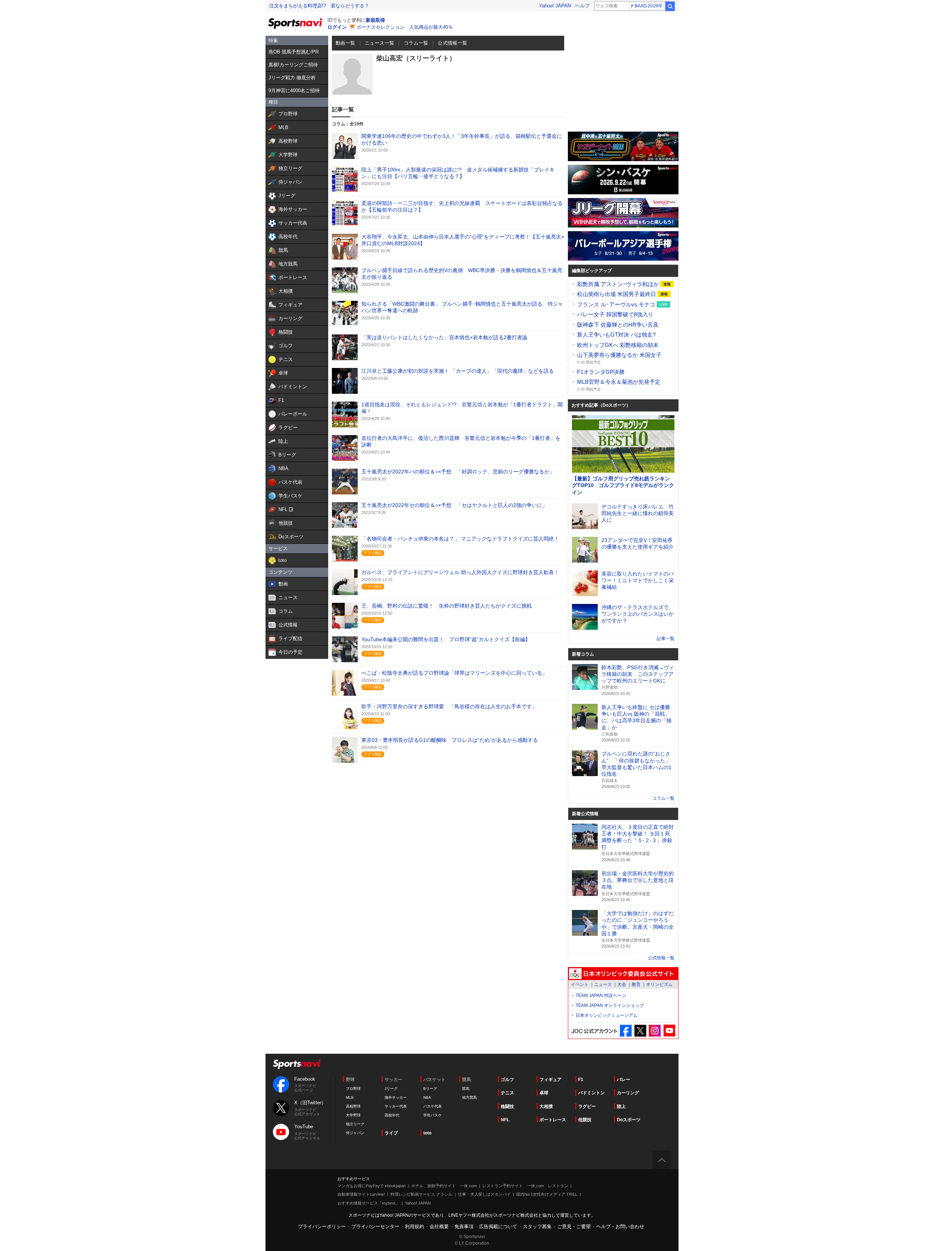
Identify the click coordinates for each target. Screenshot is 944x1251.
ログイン (337, 27)
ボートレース (552, 1119)
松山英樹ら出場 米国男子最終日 (617, 294)
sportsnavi (297, 1064)
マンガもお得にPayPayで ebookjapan (371, 1186)
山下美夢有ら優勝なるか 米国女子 (619, 355)
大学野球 (353, 1115)
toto (427, 1133)
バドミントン (591, 1092)
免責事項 (463, 1226)
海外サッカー (396, 1097)
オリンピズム (659, 984)
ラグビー (587, 1106)
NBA (427, 1097)
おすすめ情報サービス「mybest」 (368, 1203)
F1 (580, 1079)
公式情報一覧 (452, 43)
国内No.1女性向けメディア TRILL (546, 1194)
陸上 (621, 1106)
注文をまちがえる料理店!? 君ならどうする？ (319, 5)
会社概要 (439, 1226)
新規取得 (375, 20)
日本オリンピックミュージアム (607, 1015)
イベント (580, 984)
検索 (670, 6)
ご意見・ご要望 (574, 1226)
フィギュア (550, 1079)
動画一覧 (345, 43)
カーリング (628, 1092)
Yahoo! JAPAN (555, 5)
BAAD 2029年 (649, 5)
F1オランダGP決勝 (601, 372)
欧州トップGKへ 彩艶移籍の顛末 (618, 345)
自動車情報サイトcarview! (361, 1194)
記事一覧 (665, 638)
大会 (621, 984)
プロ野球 (353, 1089)
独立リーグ (355, 1124)
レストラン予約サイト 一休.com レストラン (525, 1186)
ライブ (391, 1133)
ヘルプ (582, 5)
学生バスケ (432, 1115)
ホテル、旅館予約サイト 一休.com (444, 1186)
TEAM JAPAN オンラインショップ (610, 1005)
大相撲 (546, 1106)
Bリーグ (430, 1089)
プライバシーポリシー (322, 1226)
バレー (623, 1079)
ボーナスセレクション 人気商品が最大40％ (405, 27)
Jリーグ (391, 1089)
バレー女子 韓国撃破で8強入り (615, 314)
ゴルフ (507, 1079)
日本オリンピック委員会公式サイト (623, 973)
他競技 (584, 1119)
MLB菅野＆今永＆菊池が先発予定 (618, 382)
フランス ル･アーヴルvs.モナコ (617, 304)
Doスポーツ (629, 1119)
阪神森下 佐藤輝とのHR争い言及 (618, 325)
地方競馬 (469, 1097)
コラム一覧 (416, 43)
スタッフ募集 (537, 1226)
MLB (350, 1097)
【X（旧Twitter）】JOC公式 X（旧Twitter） (640, 1031)
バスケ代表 (432, 1106)
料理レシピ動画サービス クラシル (421, 1194)
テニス (507, 1092)
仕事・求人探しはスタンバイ (484, 1194)
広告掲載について (498, 1226)
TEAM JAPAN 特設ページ (601, 995)
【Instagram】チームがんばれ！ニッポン (655, 1031)
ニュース (603, 984)
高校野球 (353, 1106)
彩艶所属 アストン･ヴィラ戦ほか (618, 284)
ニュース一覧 (379, 43)
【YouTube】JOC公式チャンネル (669, 1031)
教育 (636, 984)
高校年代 (392, 1115)
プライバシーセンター (375, 1226)
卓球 (543, 1092)
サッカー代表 (396, 1106)
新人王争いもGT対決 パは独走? (616, 334)
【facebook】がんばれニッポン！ (626, 1031)
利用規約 (414, 1226)
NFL (505, 1119)
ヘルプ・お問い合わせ (620, 1226)
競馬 (465, 1089)
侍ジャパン (355, 1133)
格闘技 (507, 1106)
